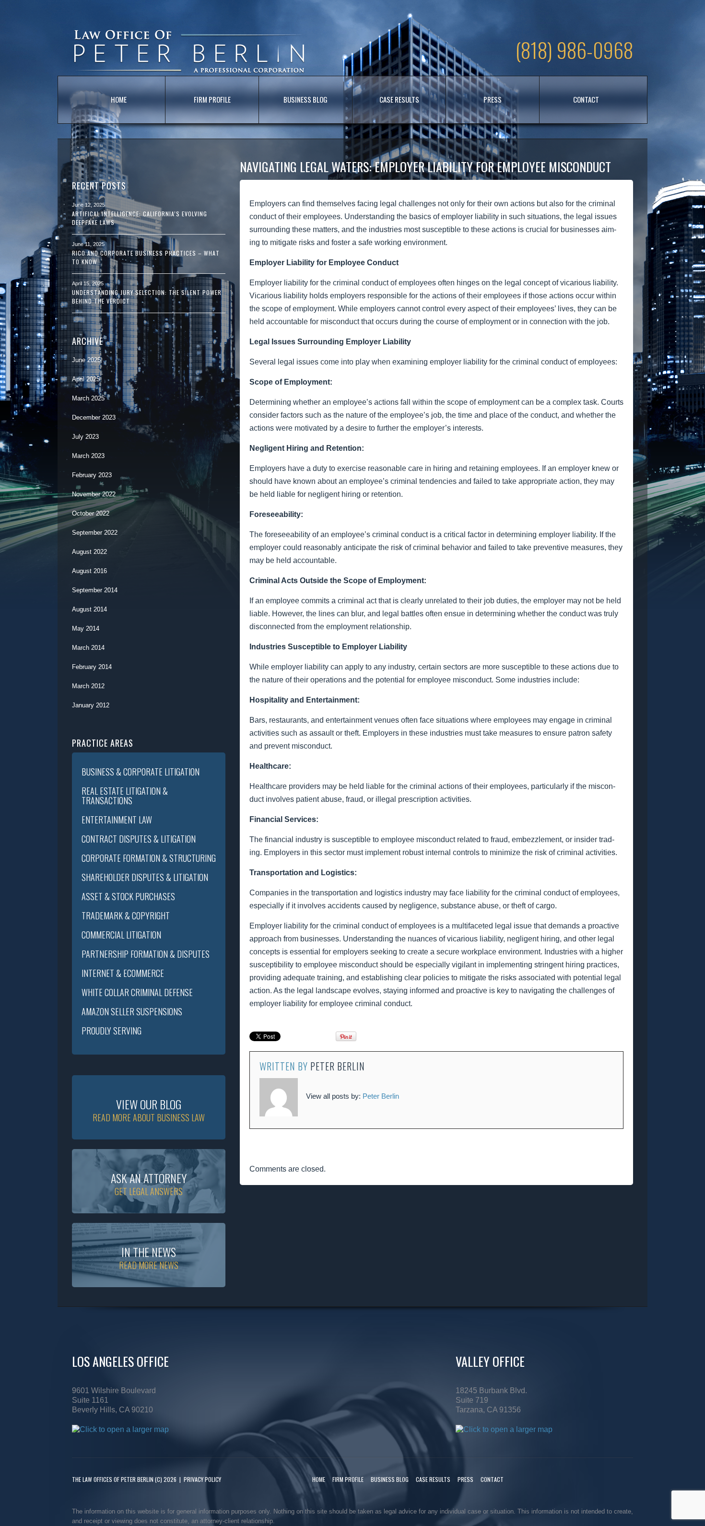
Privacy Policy (202, 1479)
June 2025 (86, 360)
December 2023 (94, 417)
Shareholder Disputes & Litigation (145, 877)
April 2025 (86, 379)
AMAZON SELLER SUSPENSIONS (132, 1011)
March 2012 (88, 686)
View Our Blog (149, 1109)
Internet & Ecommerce (123, 973)
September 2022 (95, 532)
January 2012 (90, 705)
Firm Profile (212, 99)
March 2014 (88, 647)
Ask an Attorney (149, 1183)
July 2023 (85, 436)
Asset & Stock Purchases (128, 896)
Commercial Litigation (121, 934)
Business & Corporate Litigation (141, 771)
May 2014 (85, 628)
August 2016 (89, 571)
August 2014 (89, 609)
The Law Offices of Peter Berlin (112, 1479)
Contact (586, 99)
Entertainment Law (117, 819)
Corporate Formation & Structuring (149, 858)
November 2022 (94, 494)
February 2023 (92, 475)
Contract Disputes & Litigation (139, 839)
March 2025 (88, 398)
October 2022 (90, 513)
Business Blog (305, 99)
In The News (148, 1257)
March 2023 (88, 455)
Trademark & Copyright (126, 915)
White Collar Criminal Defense (137, 992)
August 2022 (89, 551)
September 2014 (95, 590)
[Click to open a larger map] (120, 1429)
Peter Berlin (337, 1066)
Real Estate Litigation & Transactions (125, 795)
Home (119, 99)
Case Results (399, 99)
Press (492, 99)
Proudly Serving (111, 1030)
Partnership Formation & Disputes (146, 954)
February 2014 (92, 666)
